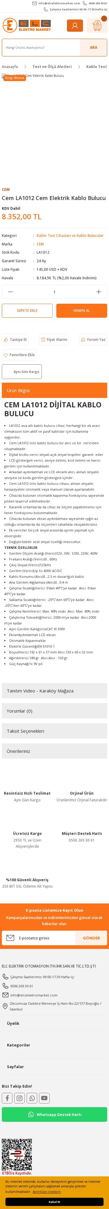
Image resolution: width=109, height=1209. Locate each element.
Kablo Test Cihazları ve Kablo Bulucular (70, 235)
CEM (40, 243)
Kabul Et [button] (54, 1202)
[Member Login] (75, 25)
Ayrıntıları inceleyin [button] (47, 1191)
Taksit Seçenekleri (25, 731)
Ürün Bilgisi (18, 390)
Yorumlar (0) (19, 711)
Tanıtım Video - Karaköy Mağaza (40, 691)
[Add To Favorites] (19, 355)
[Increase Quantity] (98, 292)
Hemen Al (81, 310)
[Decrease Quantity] (10, 292)
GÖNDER (91, 938)
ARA (93, 47)
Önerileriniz (18, 751)
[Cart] (97, 25)
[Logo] (27, 25)
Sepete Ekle (27, 310)
